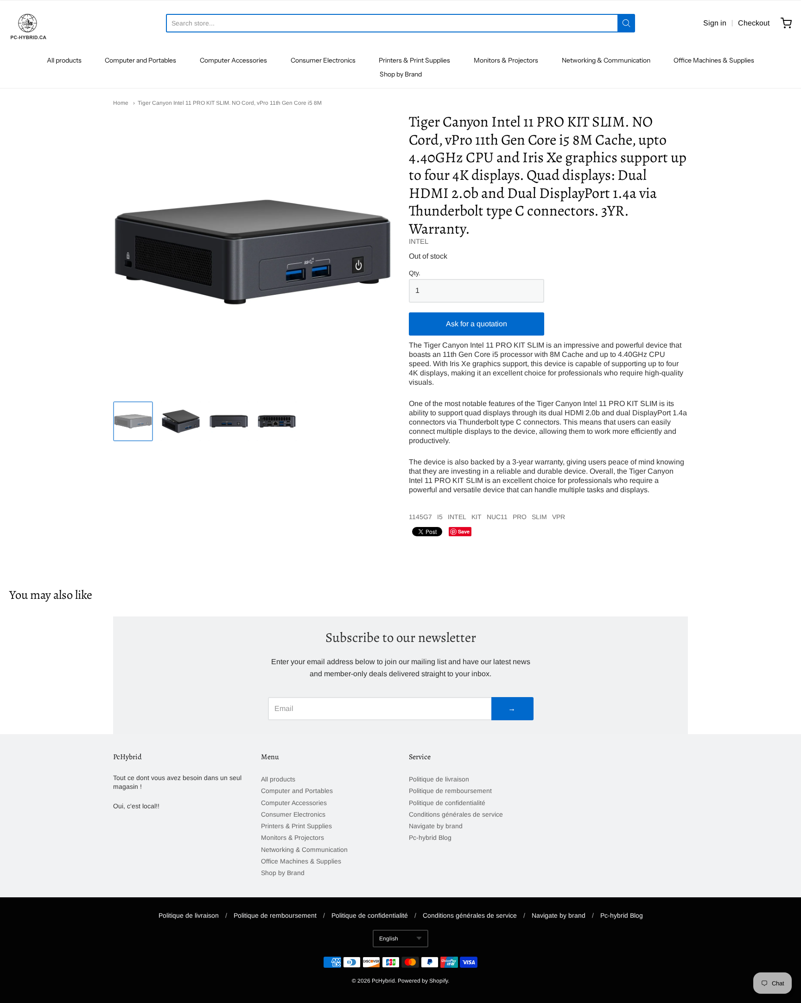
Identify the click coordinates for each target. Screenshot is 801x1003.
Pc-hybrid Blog (430, 837)
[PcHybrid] (27, 23)
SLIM (539, 517)
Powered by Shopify (423, 981)
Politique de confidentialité (447, 802)
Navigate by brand (436, 826)
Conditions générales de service (456, 814)
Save (464, 531)
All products (64, 60)
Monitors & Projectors (506, 60)
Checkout (753, 23)
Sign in (714, 23)
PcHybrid (383, 981)
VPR (558, 517)
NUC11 (497, 517)
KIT (476, 517)
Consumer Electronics (323, 60)
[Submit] (626, 23)
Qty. (414, 273)
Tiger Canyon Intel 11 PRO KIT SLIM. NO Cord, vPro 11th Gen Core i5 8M (230, 103)
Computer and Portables (140, 60)
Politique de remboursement (450, 790)
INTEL (418, 241)
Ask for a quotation (476, 324)
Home (120, 103)
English (388, 938)
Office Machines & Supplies (714, 60)
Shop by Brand (401, 74)
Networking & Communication (606, 60)
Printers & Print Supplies (414, 60)
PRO (520, 517)
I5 (440, 517)
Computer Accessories (233, 60)
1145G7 (420, 517)
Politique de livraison (439, 779)
